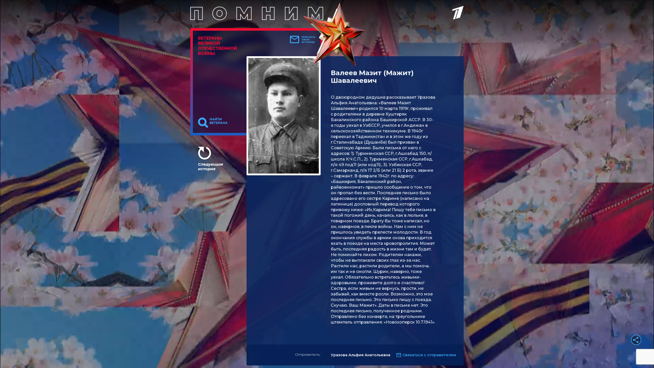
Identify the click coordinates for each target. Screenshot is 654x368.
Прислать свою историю (308, 39)
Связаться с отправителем (429, 355)
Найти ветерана (218, 121)
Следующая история (210, 166)
